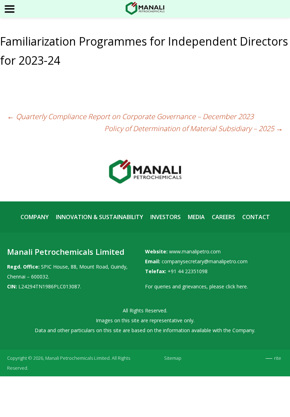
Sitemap (172, 358)
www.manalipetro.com (195, 251)
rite (277, 358)
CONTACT (256, 217)
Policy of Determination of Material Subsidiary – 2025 (193, 128)
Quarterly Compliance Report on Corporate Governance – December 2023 (130, 116)
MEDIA (196, 217)
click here (236, 286)
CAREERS (223, 217)
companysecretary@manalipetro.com (205, 261)
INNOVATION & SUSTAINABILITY (99, 217)
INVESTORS (165, 217)
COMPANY (35, 217)
